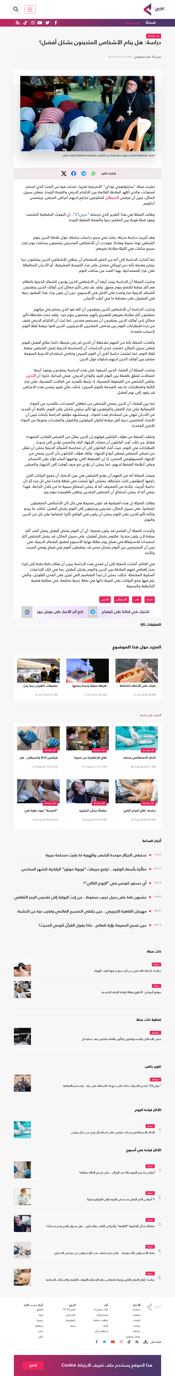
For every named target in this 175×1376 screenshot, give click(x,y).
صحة (151, 22)
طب (136, 599)
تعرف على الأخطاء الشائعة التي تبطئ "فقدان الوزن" (138, 686)
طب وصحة (132, 22)
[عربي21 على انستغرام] (33, 22)
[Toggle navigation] (30, 10)
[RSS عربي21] (17, 22)
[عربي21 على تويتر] (47, 22)
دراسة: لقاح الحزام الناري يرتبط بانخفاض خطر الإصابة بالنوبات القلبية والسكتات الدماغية (137, 811)
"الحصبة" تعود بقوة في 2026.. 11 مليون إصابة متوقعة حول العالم (41, 811)
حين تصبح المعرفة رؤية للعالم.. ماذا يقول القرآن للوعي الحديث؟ (92, 925)
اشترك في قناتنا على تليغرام (125, 612)
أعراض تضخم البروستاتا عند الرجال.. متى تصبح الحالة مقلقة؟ (117, 1172)
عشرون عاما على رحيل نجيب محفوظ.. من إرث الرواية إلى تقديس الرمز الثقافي (80, 897)
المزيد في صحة (150, 714)
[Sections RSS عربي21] (145, 1342)
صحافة (136, 1331)
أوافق (33, 1365)
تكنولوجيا (71, 1320)
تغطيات (136, 1315)
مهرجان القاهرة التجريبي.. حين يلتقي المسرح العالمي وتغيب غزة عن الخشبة (82, 911)
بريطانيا (39, 1326)
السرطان (112, 198)
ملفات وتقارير (133, 1337)
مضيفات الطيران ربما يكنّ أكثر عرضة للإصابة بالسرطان (39, 686)
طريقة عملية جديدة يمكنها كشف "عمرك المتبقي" (89, 686)
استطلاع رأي (101, 1331)
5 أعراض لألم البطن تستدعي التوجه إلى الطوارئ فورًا (121, 1199)
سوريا (40, 1320)
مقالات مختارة (100, 1320)
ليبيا (41, 1315)
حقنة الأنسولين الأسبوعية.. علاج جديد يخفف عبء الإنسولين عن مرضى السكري (104, 1253)
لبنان (40, 1337)
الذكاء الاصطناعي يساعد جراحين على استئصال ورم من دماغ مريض (139, 758)
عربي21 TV (69, 1309)
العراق (40, 1309)
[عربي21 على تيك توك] (25, 22)
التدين (31, 376)
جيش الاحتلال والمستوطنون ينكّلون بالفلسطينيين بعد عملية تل (121, 1039)
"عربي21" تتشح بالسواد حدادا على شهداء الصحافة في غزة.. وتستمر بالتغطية (112, 1086)
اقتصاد (136, 1320)
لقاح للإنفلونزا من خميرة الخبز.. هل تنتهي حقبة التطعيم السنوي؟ (90, 758)
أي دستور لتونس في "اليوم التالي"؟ (114, 883)
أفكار (105, 1326)
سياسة (155, 1033)
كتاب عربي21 (101, 1309)
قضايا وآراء (102, 1315)
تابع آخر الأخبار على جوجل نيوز (60, 612)
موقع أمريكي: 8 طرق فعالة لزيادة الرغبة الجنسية (131, 992)
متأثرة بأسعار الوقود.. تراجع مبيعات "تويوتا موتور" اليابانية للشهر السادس (83, 869)
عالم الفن (71, 1315)
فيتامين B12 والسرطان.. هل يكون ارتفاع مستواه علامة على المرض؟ (39, 758)
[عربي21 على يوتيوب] (39, 22)
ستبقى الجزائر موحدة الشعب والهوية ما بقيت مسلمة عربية (96, 855)
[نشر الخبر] (64, 173)
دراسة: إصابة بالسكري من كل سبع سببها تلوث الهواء (127, 971)
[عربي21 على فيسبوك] (55, 22)
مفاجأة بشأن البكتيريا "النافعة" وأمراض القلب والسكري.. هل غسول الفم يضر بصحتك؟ (89, 811)
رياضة (137, 1326)
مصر (40, 1331)
